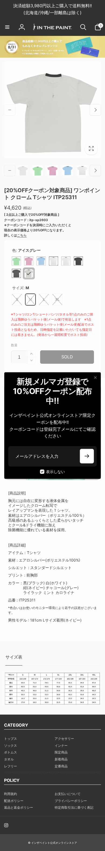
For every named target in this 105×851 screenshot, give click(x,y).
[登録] (87, 456)
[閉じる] (95, 377)
